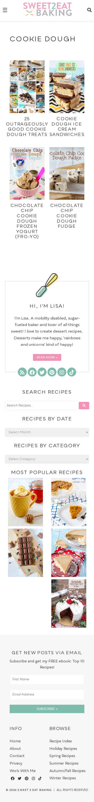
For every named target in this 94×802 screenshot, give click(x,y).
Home (15, 741)
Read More (46, 357)
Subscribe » (47, 709)
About (15, 749)
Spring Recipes (62, 756)
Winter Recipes (62, 778)
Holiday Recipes (63, 749)
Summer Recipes (64, 763)
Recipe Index (60, 741)
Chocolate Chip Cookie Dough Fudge (67, 216)
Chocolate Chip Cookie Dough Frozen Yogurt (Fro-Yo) (27, 221)
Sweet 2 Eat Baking (35, 790)
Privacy (16, 763)
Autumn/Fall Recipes (67, 771)
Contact (17, 756)
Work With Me (23, 771)
